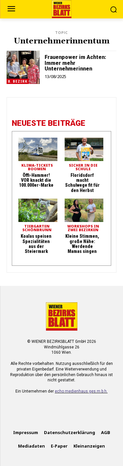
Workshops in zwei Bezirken (83, 228)
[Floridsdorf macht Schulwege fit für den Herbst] (84, 149)
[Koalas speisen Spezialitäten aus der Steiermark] (37, 210)
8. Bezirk (18, 81)
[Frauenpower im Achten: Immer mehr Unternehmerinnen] (23, 67)
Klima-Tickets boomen (37, 167)
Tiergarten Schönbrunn (36, 228)
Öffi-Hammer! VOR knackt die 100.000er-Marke (36, 180)
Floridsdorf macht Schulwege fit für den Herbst (82, 183)
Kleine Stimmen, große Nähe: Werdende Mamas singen (82, 243)
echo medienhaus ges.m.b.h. (81, 391)
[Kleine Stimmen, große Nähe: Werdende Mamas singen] (84, 210)
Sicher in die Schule (83, 167)
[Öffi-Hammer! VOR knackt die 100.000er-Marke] (37, 149)
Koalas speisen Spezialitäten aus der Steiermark (36, 243)
